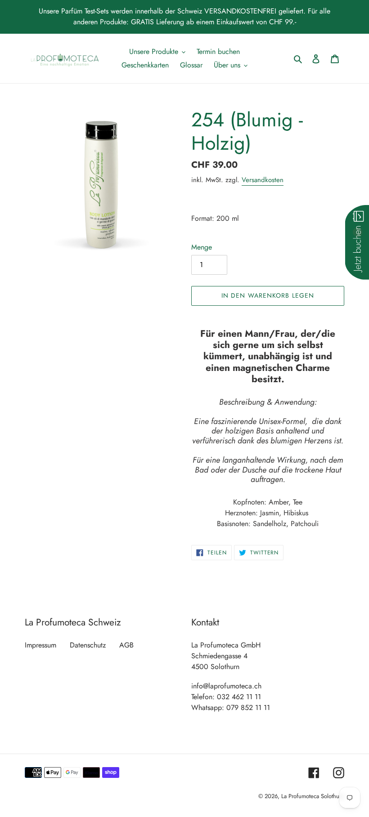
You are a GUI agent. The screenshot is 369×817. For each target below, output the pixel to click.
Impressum (40, 645)
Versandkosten (263, 180)
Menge (201, 247)
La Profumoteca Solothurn (312, 796)
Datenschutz (88, 645)
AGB (126, 645)
